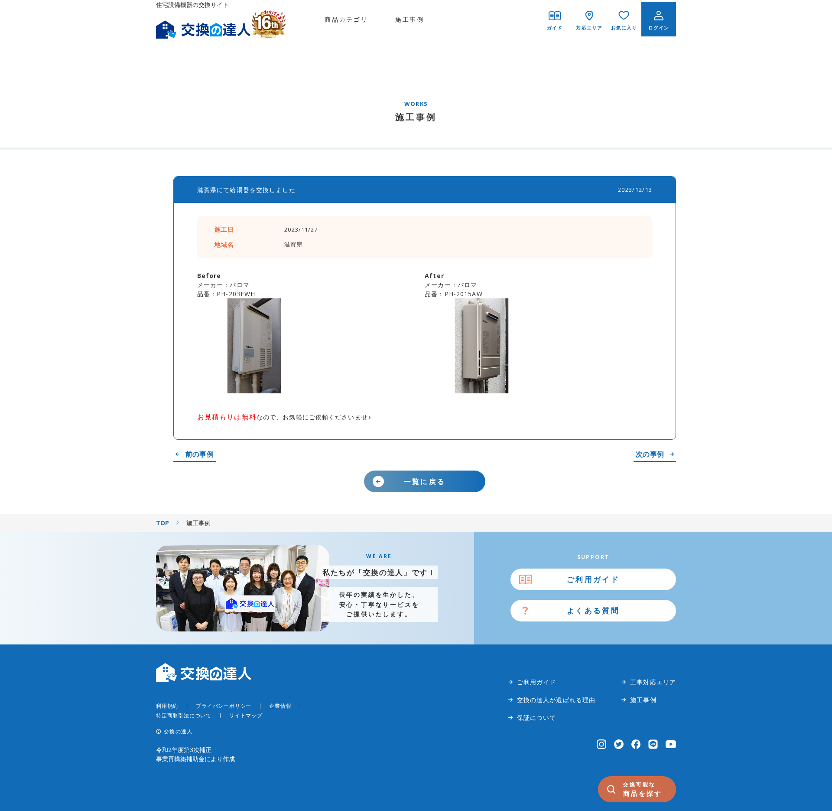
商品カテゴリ (346, 19)
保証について (536, 717)
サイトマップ (246, 715)
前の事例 (199, 454)
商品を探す (642, 789)
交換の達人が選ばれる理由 (556, 700)
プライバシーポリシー (223, 706)
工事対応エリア (653, 682)
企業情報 (280, 706)
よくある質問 (593, 610)
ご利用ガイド (593, 579)
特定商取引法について (183, 715)
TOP (162, 523)
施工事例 (409, 19)
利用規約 (167, 706)
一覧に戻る (424, 481)
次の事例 (650, 454)
